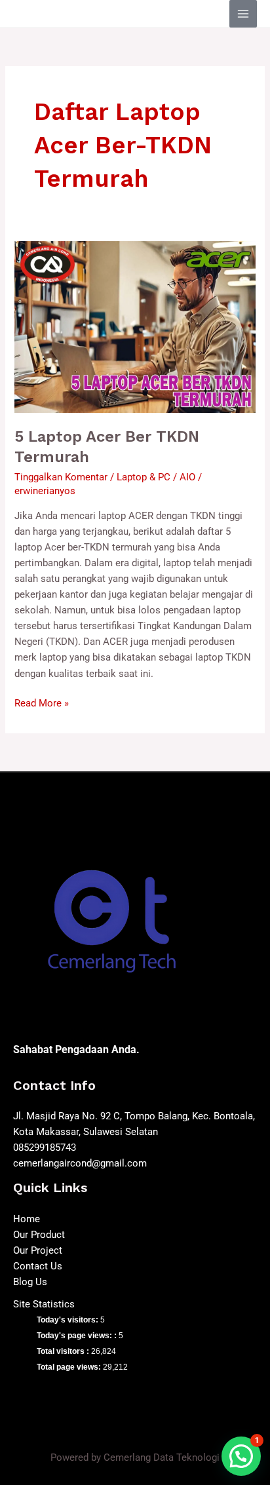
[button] (241, 1456)
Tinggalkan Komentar (60, 477)
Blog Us (30, 1282)
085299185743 (44, 1147)
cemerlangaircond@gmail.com (80, 1163)
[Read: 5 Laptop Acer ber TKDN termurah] (134, 326)
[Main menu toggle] (243, 14)
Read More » (41, 702)
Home (26, 1219)
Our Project (37, 1250)
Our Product (39, 1235)
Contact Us (37, 1266)
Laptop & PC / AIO (156, 477)
